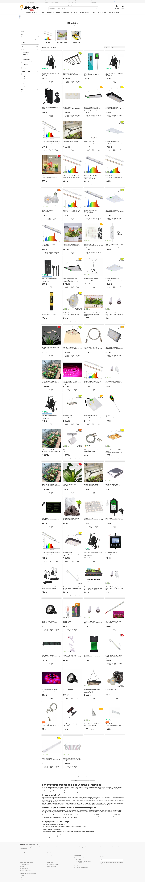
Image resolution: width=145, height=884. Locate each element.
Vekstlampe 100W (93, 519)
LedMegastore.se (24, 879)
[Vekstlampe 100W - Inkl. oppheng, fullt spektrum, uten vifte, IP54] (93, 506)
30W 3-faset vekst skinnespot (70, 450)
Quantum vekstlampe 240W (71, 280)
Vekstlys (48, 42)
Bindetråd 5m (92, 656)
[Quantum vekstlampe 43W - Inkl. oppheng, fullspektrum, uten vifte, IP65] (115, 335)
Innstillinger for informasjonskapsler (28, 873)
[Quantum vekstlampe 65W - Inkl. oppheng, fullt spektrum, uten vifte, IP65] (115, 198)
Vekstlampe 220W (72, 416)
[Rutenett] (42, 47)
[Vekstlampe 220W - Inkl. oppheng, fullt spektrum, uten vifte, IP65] (72, 404)
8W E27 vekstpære (67, 622)
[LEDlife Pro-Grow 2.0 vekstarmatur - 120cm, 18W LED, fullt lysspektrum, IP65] (72, 164)
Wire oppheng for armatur (93, 348)
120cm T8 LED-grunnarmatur (113, 724)
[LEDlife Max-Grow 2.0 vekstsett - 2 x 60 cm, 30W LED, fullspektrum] (93, 472)
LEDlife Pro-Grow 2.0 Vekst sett (51, 382)
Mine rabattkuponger (51, 866)
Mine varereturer (50, 858)
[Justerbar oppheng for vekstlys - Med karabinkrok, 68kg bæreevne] (51, 575)
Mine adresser (50, 862)
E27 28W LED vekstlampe (71, 313)
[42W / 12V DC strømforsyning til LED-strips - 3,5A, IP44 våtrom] (93, 541)
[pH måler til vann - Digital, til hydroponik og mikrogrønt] (51, 301)
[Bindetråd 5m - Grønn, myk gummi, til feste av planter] (93, 643)
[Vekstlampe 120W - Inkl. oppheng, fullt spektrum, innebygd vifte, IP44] (72, 541)
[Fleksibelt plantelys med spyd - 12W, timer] (72, 472)
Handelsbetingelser (24, 864)
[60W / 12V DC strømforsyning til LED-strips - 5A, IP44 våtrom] (51, 61)
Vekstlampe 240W (72, 108)
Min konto (49, 852)
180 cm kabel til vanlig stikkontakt (114, 588)
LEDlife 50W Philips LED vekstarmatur (51, 142)
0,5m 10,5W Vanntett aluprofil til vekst (114, 657)
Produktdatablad (79, 54)
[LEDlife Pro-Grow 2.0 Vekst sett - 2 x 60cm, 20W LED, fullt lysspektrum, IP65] (51, 438)
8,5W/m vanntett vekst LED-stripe (50, 690)
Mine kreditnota (50, 860)
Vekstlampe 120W (72, 554)
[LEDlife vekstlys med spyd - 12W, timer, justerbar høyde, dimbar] (51, 164)
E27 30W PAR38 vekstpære (49, 622)
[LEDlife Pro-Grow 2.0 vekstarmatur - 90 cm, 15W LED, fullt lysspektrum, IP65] (115, 164)
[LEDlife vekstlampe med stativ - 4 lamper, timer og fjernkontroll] (93, 267)
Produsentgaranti (24, 868)
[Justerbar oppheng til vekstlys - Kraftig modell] (72, 712)
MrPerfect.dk (23, 877)
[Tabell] (45, 47)
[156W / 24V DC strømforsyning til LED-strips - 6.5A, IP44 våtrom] (51, 95)
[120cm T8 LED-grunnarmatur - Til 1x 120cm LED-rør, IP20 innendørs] (115, 712)
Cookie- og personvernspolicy (26, 862)
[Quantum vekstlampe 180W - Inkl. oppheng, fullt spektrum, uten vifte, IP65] (115, 130)
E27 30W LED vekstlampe (48, 211)
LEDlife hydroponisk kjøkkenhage (71, 246)
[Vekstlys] (47, 35)
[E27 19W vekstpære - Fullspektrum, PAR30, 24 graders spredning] (72, 678)
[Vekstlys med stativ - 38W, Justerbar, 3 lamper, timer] (93, 130)
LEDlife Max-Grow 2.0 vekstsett (70, 142)
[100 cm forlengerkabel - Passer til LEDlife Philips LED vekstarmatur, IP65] (93, 609)
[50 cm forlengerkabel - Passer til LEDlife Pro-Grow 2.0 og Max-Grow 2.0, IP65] (115, 301)
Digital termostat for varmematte (114, 520)
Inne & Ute (25, 20)
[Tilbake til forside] (20, 20)
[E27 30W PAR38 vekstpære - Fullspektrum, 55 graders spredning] (51, 609)
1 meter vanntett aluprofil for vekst (72, 588)
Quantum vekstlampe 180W (115, 142)
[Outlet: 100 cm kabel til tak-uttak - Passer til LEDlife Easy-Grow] (93, 712)
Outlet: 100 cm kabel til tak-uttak (92, 724)
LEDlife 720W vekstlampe (72, 74)
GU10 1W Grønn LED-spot (111, 689)
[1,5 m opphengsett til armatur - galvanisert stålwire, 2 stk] (93, 438)
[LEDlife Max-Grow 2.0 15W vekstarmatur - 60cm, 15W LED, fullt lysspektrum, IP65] (93, 198)
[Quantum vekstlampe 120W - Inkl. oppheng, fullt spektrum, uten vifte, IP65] (115, 267)
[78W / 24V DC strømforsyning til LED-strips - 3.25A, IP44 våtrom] (115, 61)
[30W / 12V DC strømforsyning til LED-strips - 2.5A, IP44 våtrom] (51, 404)
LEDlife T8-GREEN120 (51, 759)
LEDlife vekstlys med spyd (49, 176)
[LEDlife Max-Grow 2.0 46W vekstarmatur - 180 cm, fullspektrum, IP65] (93, 164)
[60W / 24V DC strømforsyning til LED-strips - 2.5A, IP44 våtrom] (51, 267)
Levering (22, 860)
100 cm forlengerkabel (93, 622)
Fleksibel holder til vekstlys (72, 657)
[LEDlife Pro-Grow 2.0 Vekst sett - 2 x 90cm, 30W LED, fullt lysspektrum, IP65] (51, 369)
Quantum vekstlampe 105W (72, 348)
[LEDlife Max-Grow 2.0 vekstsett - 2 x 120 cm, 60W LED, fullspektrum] (72, 130)
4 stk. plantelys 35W (93, 246)
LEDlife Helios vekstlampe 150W (93, 691)
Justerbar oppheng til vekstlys (70, 724)
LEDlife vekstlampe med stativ (91, 279)
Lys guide (22, 875)
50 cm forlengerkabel (115, 314)
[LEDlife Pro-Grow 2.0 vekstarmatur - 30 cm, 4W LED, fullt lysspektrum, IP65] (93, 369)
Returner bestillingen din (25, 870)
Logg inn (117, 8)
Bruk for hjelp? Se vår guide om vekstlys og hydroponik (83, 780)
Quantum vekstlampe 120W (92, 109)
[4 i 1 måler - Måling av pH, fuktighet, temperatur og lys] (115, 404)
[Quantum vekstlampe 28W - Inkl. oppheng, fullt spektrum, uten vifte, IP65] (93, 404)
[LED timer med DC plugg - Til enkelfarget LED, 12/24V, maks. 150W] (115, 541)
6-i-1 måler (91, 74)
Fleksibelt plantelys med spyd (70, 485)
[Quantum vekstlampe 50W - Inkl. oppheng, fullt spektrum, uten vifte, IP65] (115, 95)
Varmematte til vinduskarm (51, 657)
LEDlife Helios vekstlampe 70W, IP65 (72, 759)
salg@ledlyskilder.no (83, 867)
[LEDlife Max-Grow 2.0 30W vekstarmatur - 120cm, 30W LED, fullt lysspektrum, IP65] (51, 232)
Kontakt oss (22, 855)
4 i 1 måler (114, 416)
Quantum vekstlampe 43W (114, 348)
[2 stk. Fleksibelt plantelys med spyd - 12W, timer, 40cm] (51, 335)
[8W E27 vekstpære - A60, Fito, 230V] (72, 609)
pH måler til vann (49, 313)
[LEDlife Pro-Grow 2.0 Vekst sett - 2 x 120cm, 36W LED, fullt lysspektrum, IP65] (51, 472)
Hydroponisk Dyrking (62, 42)
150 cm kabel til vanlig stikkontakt (114, 383)
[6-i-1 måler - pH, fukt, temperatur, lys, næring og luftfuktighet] (93, 61)
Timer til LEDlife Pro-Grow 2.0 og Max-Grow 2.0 (114, 246)
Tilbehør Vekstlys (76, 42)
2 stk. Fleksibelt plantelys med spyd (50, 348)
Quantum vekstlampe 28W (93, 416)
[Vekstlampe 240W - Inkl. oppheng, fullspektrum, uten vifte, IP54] (72, 95)
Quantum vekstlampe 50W (115, 108)
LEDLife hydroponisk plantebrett (92, 314)
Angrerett (22, 866)
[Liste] (44, 47)
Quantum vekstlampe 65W (115, 211)
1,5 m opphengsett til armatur (91, 450)
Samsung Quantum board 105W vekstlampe (114, 451)
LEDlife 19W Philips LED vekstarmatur (51, 553)
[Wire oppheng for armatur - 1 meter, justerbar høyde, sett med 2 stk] (51, 712)
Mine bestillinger (50, 855)
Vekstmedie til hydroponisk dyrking (71, 520)
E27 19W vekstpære (72, 690)
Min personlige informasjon (53, 864)
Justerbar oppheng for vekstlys (49, 587)
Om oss (21, 858)
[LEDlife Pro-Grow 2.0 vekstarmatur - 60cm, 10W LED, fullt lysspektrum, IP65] (72, 198)
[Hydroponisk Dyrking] (62, 35)
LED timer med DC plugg (114, 553)
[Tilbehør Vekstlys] (76, 35)
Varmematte (51, 520)
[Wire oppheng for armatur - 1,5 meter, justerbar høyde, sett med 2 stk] (93, 335)
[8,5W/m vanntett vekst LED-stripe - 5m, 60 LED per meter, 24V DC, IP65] (51, 678)
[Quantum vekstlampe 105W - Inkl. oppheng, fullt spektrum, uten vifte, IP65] (72, 335)
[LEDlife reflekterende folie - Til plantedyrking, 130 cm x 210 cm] (115, 472)
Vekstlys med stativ (90, 142)
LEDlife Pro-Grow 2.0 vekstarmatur (71, 176)
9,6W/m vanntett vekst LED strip (113, 622)
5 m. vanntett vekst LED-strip (72, 383)
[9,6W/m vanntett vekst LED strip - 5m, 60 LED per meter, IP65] (115, 609)
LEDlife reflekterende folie (113, 485)
